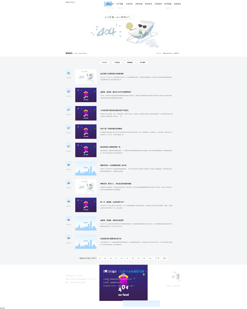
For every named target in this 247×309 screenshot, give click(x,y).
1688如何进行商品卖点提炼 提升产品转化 (114, 110)
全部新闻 (104, 62)
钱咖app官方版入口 (70, 2)
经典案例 (158, 4)
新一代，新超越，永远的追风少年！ (112, 202)
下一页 (157, 258)
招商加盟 (138, 4)
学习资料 (142, 62)
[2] (100, 258)
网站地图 (2, 308)
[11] (150, 258)
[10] (144, 258)
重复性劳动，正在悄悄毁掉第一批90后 (113, 165)
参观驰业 (177, 4)
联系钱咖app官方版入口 (168, 4)
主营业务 (129, 4)
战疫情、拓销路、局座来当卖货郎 (112, 220)
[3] (105, 258)
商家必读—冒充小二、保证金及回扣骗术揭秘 (115, 183)
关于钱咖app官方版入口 (120, 4)
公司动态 (117, 62)
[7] (127, 258)
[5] (116, 258)
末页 (164, 258)
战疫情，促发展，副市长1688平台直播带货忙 (115, 92)
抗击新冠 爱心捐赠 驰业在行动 (110, 238)
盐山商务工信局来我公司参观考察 (112, 73)
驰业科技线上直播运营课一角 (110, 147)
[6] (122, 258)
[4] (111, 258)
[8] (133, 258)
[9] (138, 258)
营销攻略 (130, 62)
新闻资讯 (148, 4)
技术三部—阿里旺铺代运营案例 (111, 128)
